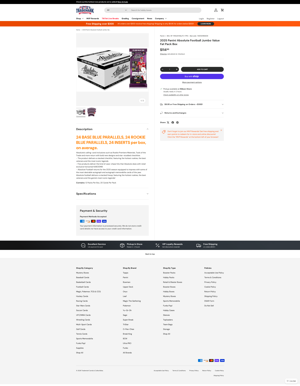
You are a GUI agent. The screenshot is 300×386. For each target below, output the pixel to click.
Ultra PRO (127, 343)
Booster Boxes (169, 287)
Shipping (163, 54)
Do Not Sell (209, 305)
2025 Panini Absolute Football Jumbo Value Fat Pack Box (96, 30)
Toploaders (168, 320)
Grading (125, 18)
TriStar (126, 324)
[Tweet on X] (168, 122)
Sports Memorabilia (84, 338)
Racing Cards (82, 301)
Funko (125, 348)
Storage (166, 329)
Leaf (125, 296)
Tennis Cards (81, 334)
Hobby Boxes (168, 291)
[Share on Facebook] (172, 122)
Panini (162, 36)
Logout (220, 18)
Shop (78, 18)
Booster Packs (169, 273)
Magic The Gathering (132, 301)
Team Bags (167, 324)
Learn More (206, 24)
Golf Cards (80, 329)
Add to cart (202, 69)
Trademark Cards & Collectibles (92, 371)
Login (201, 18)
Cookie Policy (210, 287)
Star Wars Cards (83, 305)
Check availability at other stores (176, 95)
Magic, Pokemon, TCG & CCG (88, 291)
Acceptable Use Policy (214, 273)
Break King (127, 334)
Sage (125, 315)
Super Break (128, 320)
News (149, 18)
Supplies (80, 348)
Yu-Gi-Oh (127, 310)
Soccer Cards (82, 310)
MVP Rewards (92, 18)
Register (211, 18)
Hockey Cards (82, 296)
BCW (125, 338)
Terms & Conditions (212, 277)
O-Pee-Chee (128, 329)
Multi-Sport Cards (84, 324)
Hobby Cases (168, 310)
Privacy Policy (210, 282)
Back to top (150, 254)
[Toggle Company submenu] (165, 18)
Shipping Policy (211, 296)
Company (159, 18)
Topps (125, 273)
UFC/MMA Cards (83, 315)
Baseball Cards (82, 277)
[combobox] (152, 10)
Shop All (79, 352)
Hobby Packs (168, 277)
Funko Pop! (80, 343)
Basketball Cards (83, 282)
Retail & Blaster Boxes (172, 282)
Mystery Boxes (82, 273)
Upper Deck (128, 287)
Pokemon (127, 305)
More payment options (192, 82)
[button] (222, 10)
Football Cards (82, 287)
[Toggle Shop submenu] (82, 18)
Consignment (138, 18)
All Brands (127, 352)
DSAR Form (209, 301)
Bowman (126, 282)
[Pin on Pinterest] (177, 122)
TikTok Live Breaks (110, 18)
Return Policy (210, 291)
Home (78, 30)
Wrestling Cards (83, 320)
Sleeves (166, 315)
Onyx (125, 291)
